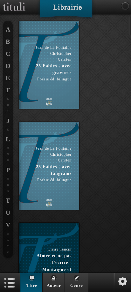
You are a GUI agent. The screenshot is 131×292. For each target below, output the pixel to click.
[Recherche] (125, 6)
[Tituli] (14, 2)
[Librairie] (65, 11)
